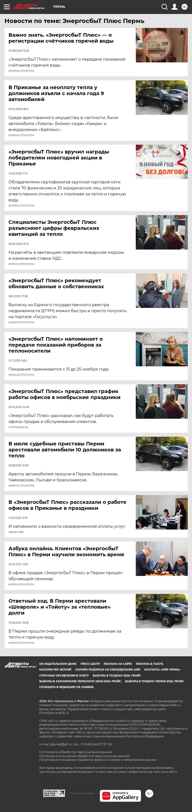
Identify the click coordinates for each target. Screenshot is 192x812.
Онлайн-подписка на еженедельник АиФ (107, 669)
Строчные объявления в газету (64, 675)
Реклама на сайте (118, 664)
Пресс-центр (90, 664)
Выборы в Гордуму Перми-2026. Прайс (154, 681)
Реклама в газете (149, 664)
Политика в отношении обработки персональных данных (84, 756)
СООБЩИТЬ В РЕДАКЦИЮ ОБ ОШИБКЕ (66, 687)
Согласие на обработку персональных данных (75, 752)
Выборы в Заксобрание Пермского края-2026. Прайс (80, 681)
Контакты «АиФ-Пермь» (162, 669)
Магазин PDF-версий (55, 669)
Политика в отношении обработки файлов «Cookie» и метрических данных (97, 760)
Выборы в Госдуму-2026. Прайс (117, 675)
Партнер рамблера (82, 793)
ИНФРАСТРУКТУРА (21, 71)
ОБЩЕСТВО (16, 532)
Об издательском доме (57, 664)
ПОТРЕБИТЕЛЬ (18, 427)
